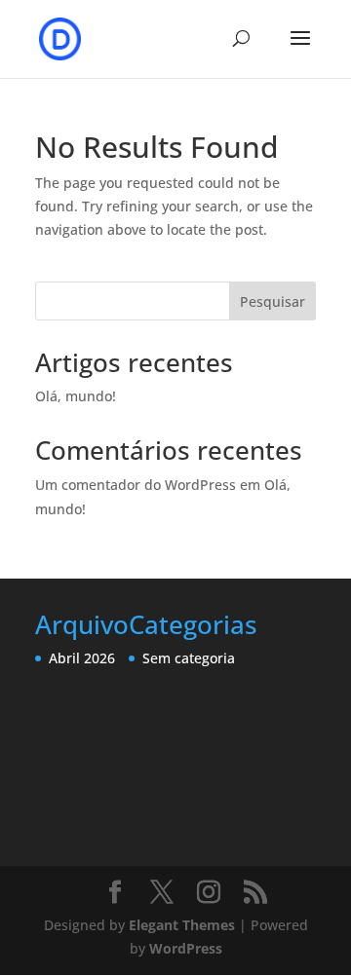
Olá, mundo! (75, 396)
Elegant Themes (182, 925)
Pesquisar (272, 301)
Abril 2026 (82, 658)
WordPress (185, 948)
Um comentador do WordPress (135, 484)
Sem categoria (188, 658)
